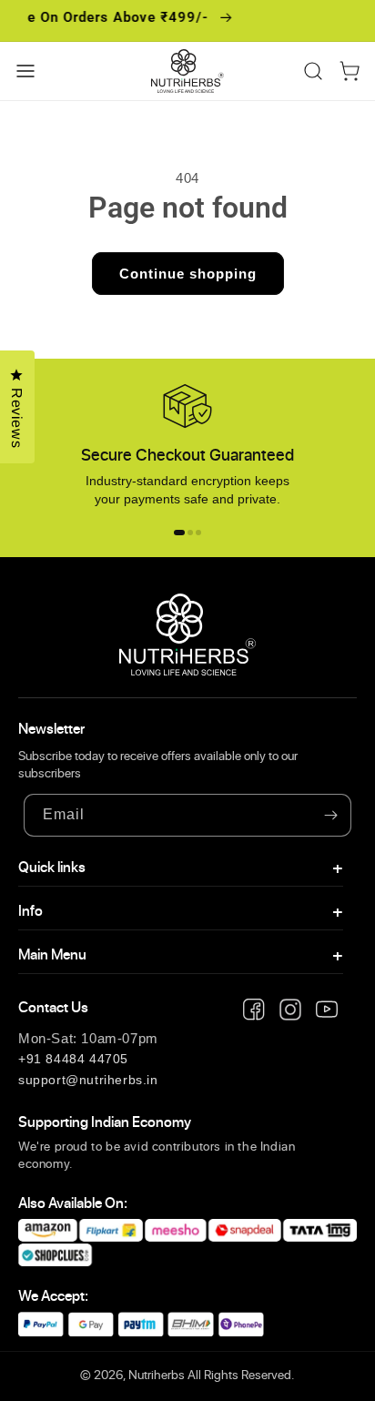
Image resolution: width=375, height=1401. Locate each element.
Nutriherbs (156, 1374)
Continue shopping (188, 273)
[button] (25, 71)
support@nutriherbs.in (88, 1079)
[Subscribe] (330, 815)
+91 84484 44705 (73, 1058)
